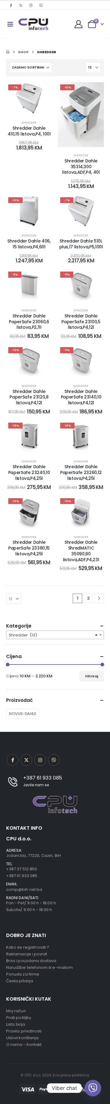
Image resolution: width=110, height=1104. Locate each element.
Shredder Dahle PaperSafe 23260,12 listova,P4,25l (81, 472)
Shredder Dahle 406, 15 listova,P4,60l (28, 244)
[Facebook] (10, 5)
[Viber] (41, 5)
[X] (20, 5)
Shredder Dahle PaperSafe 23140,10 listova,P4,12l (81, 397)
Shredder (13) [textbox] (53, 635)
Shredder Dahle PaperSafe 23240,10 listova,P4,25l (29, 472)
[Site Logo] (33, 24)
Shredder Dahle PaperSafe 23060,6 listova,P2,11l (29, 322)
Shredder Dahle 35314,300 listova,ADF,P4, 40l (81, 167)
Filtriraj (91, 676)
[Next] (99, 598)
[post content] (29, 98)
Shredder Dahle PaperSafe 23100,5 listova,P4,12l (80, 322)
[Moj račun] (78, 24)
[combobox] (55, 635)
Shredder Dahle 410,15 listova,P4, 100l (29, 131)
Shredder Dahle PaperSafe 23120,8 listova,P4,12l (28, 397)
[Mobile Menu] (10, 24)
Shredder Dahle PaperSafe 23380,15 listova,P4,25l (29, 548)
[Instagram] (31, 5)
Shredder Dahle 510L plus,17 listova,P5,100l (81, 244)
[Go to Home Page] (7, 52)
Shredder (29, 122)
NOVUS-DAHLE (22, 714)
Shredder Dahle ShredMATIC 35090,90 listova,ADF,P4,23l (81, 550)
